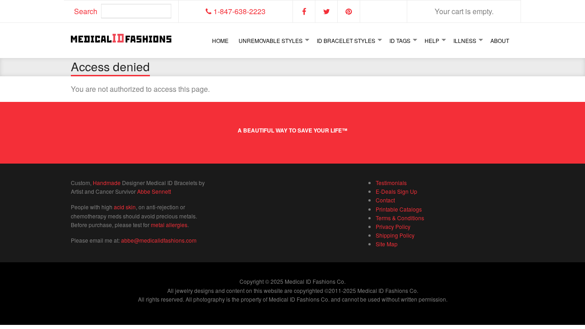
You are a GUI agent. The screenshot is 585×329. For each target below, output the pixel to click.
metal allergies (169, 224)
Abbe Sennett (154, 191)
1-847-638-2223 (239, 11)
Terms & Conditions (400, 218)
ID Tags (399, 40)
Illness (464, 40)
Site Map (387, 244)
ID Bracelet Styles (346, 40)
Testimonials (391, 182)
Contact (385, 200)
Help (432, 40)
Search (85, 11)
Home (220, 40)
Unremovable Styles (271, 40)
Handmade (107, 182)
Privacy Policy (393, 226)
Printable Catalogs (399, 209)
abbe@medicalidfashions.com (159, 240)
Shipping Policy (395, 235)
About (499, 40)
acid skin (125, 207)
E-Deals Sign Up (396, 191)
